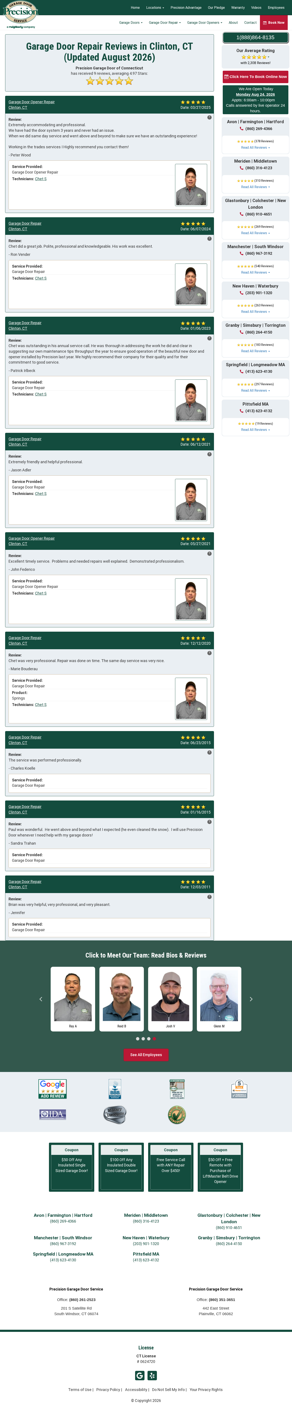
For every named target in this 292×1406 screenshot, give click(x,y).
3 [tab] (149, 1039)
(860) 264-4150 (258, 332)
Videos (256, 8)
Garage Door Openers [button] (203, 23)
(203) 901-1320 (258, 293)
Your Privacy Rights (206, 1389)
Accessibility (136, 1389)
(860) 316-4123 (258, 168)
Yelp (152, 1375)
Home (135, 8)
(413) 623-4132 (258, 411)
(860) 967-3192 (258, 253)
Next (251, 999)
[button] (255, 145)
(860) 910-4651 (258, 214)
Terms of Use (79, 1389)
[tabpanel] (73, 998)
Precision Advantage (186, 8)
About (233, 23)
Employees (276, 8)
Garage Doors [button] (129, 23)
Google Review (140, 1375)
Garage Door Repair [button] (164, 23)
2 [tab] (143, 1039)
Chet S (41, 179)
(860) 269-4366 (258, 128)
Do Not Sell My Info (168, 1389)
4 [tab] (154, 1039)
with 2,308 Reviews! (255, 63)
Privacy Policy (108, 1389)
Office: (76, 1300)
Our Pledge (216, 8)
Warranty (238, 8)
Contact (250, 23)
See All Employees (146, 1054)
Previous (41, 999)
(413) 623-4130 (258, 371)
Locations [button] (154, 8)
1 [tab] (138, 1039)
